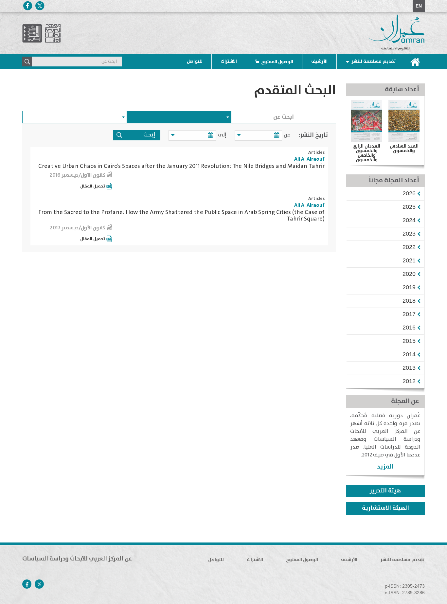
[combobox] (179, 117)
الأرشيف (319, 61)
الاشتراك (229, 61)
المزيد (385, 467)
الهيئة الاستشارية (385, 508)
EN (419, 6)
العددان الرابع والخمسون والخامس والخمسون (366, 153)
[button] (409, 193)
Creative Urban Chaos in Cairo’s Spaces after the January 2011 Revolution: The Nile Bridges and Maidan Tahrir (181, 166)
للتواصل (195, 61)
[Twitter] (39, 6)
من (287, 135)
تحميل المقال (92, 186)
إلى (222, 135)
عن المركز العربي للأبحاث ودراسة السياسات (77, 559)
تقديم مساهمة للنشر (373, 61)
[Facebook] (27, 6)
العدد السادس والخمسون (404, 148)
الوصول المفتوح (277, 61)
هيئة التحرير (385, 491)
